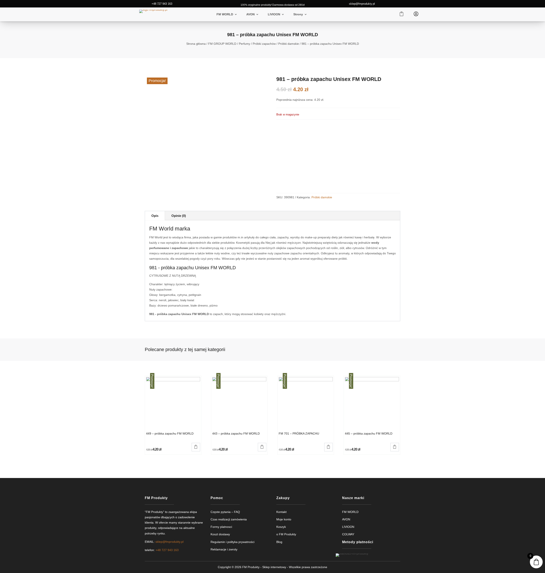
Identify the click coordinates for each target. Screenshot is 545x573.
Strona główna (196, 43)
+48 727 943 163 (162, 3)
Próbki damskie (288, 43)
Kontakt (281, 512)
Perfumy (244, 43)
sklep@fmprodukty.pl (362, 3)
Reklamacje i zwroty (224, 549)
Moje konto (283, 519)
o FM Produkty (286, 534)
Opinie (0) (178, 215)
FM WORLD (225, 14)
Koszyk (281, 526)
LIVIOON (274, 14)
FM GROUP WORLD (222, 43)
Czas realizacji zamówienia (229, 519)
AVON (250, 14)
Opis (154, 215)
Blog (279, 542)
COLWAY (348, 534)
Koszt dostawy (220, 534)
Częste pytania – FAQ (225, 512)
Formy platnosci (221, 526)
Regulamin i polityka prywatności (232, 542)
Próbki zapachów (264, 43)
